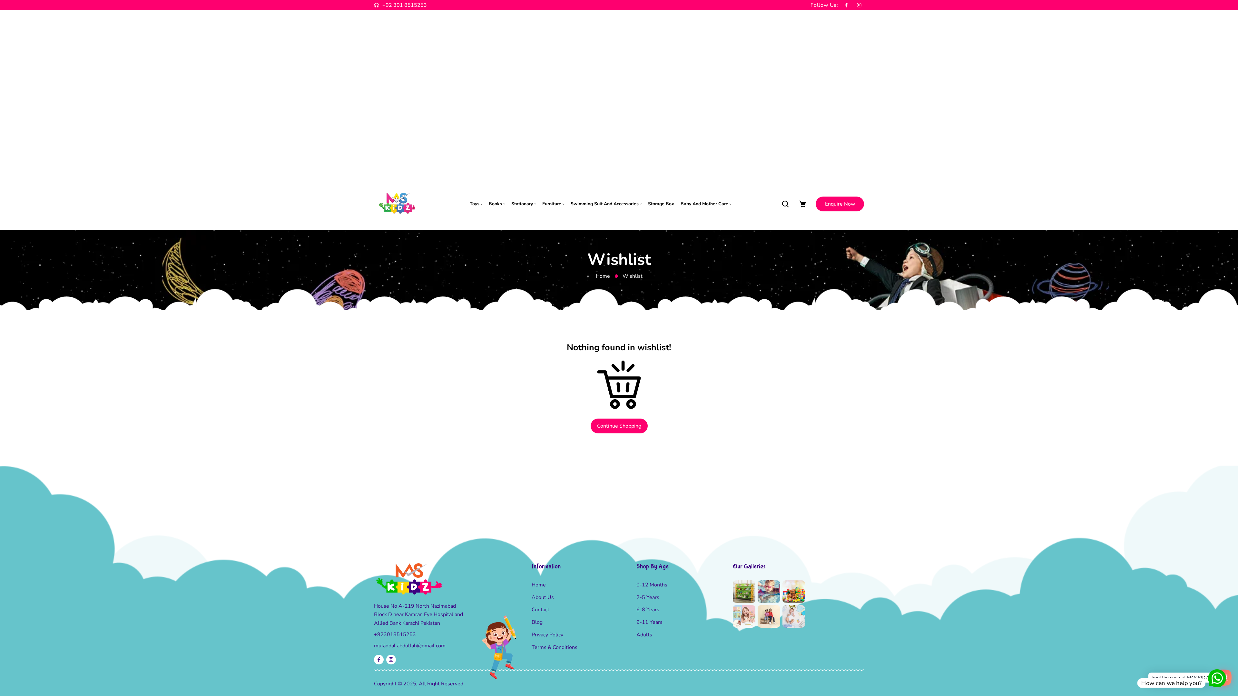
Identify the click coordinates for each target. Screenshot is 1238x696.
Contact (540, 609)
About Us (543, 597)
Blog (537, 622)
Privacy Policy (547, 634)
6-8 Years (647, 609)
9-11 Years (649, 622)
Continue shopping (619, 426)
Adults (644, 634)
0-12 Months (651, 584)
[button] (785, 204)
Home (603, 276)
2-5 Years (647, 597)
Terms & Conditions (554, 647)
